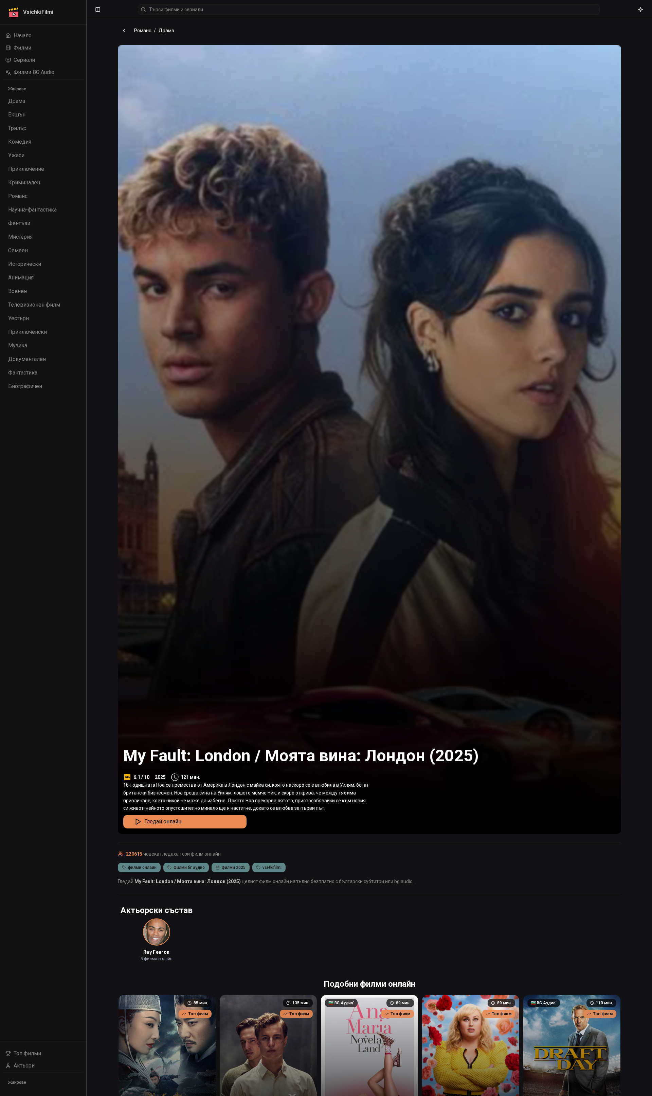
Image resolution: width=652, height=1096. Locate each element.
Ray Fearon (156, 952)
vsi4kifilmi (272, 867)
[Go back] (124, 30)
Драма (166, 30)
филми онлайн (142, 867)
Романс (142, 30)
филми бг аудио (189, 867)
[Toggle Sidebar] (86, 548)
